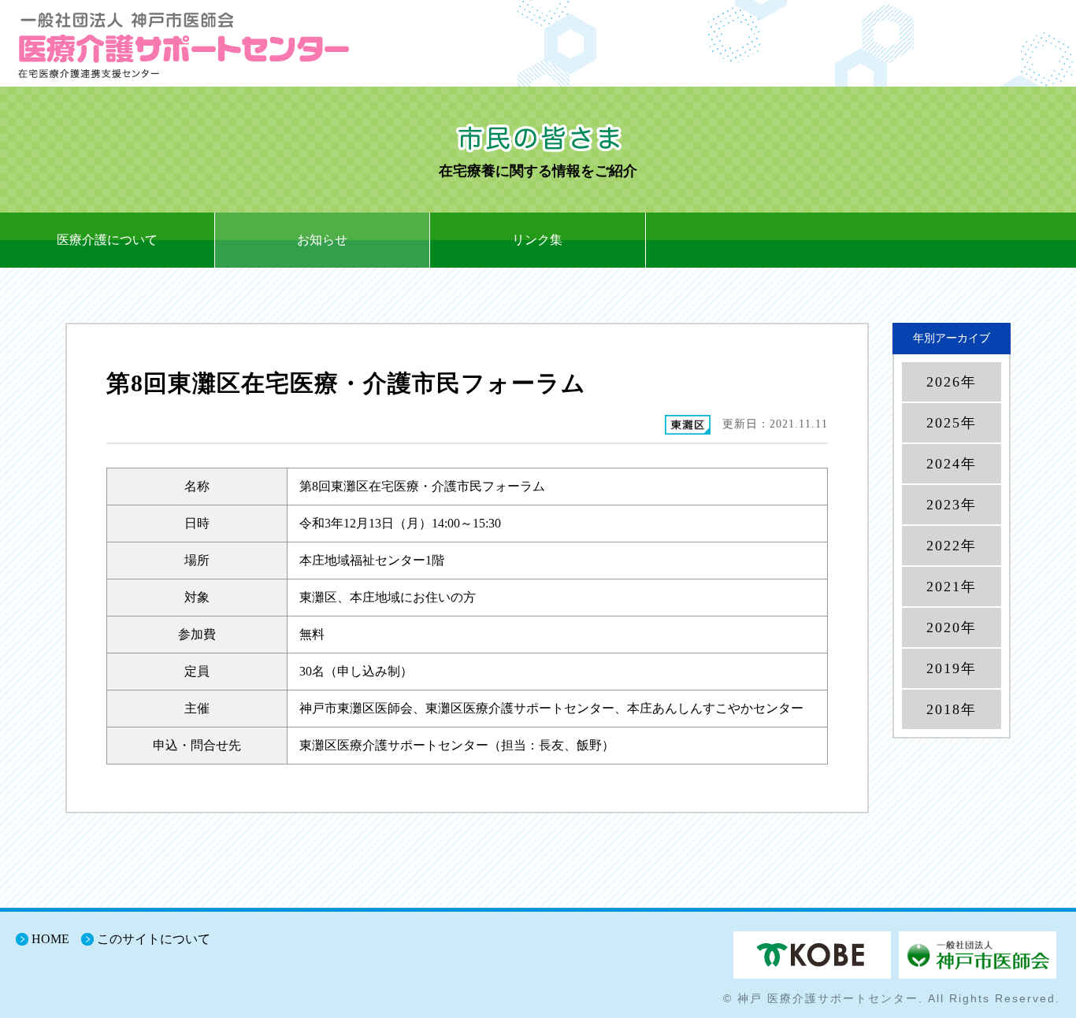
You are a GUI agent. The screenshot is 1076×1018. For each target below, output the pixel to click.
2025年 (951, 423)
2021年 (951, 586)
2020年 (951, 627)
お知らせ (322, 239)
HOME (50, 939)
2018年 (951, 709)
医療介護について (107, 239)
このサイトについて (153, 939)
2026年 (951, 382)
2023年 (951, 505)
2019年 (951, 668)
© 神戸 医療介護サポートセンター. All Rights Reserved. (891, 998)
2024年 (951, 464)
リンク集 (537, 239)
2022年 (951, 545)
